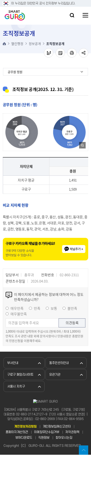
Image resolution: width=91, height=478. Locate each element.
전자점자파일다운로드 (60, 52)
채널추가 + (76, 249)
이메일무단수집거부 (46, 432)
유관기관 (54, 374)
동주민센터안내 (59, 363)
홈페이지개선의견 (17, 432)
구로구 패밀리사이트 (20, 374)
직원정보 (43, 437)
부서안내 (12, 363)
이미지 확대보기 (82, 145)
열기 (72, 15)
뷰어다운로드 (23, 437)
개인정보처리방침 (25, 426)
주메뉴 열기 (85, 15)
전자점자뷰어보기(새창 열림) (48, 52)
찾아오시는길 (64, 437)
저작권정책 (72, 432)
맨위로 (83, 450)
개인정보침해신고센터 (57, 426)
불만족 (72, 308)
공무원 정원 (15, 72)
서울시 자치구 (16, 386)
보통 (54, 308)
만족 (37, 308)
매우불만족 (18, 313)
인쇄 (72, 52)
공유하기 (83, 52)
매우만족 (17, 308)
